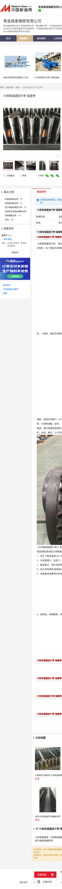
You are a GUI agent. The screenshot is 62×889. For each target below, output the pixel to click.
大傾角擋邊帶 (41, 837)
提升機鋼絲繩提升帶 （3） (16, 207)
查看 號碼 (7, 239)
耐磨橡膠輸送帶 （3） (14, 199)
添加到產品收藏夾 (10, 289)
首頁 (2, 87)
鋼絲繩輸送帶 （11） (14, 215)
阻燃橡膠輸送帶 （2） (14, 203)
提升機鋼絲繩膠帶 (44, 840)
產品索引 (7, 285)
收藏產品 (11, 175)
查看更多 (15, 252)
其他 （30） (10, 219)
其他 (17, 87)
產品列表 (10, 87)
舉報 (24, 175)
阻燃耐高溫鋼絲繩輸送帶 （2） (18, 211)
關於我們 (23, 882)
